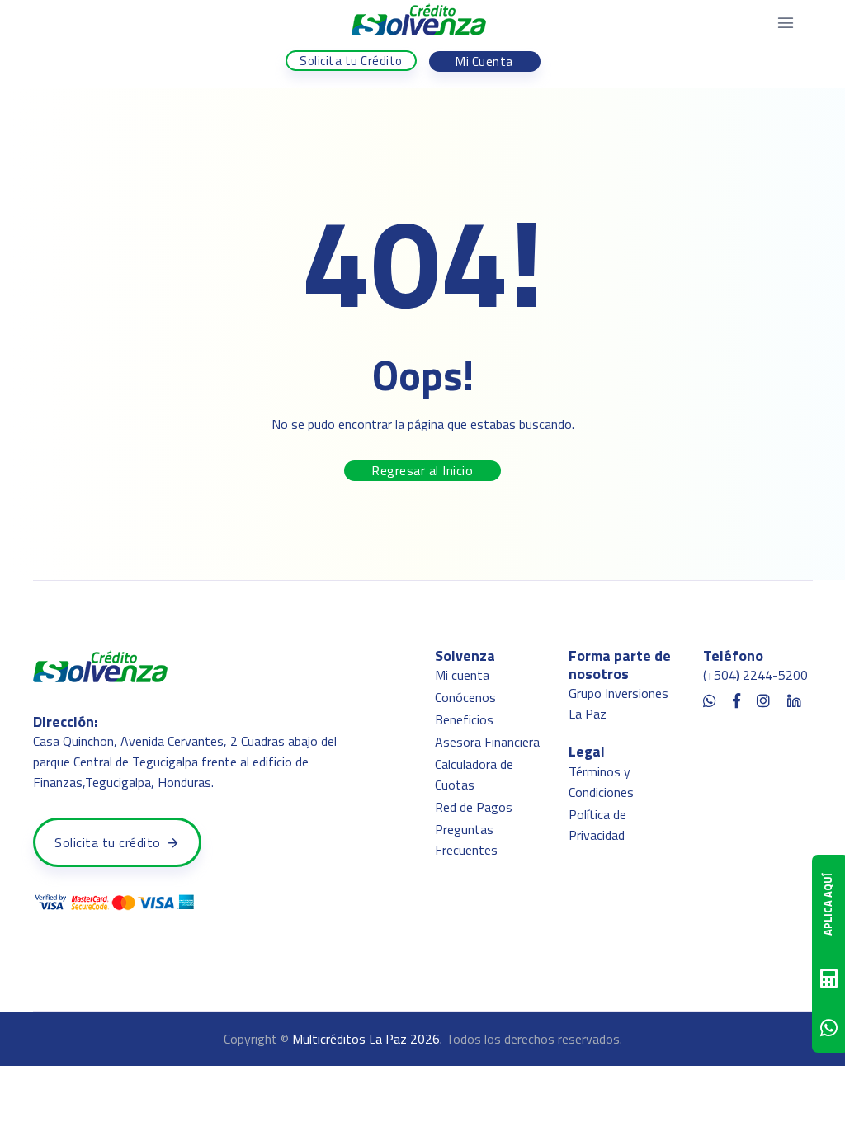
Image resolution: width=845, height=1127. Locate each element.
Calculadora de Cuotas (474, 774)
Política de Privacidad (597, 824)
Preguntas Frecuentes (466, 839)
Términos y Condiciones (601, 782)
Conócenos (465, 697)
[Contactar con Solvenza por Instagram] (763, 698)
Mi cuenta (462, 675)
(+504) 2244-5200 (755, 675)
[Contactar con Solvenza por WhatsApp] (709, 698)
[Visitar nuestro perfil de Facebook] (736, 698)
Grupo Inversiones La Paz (618, 703)
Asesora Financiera (487, 742)
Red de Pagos (473, 807)
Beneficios (464, 719)
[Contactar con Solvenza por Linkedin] (793, 698)
